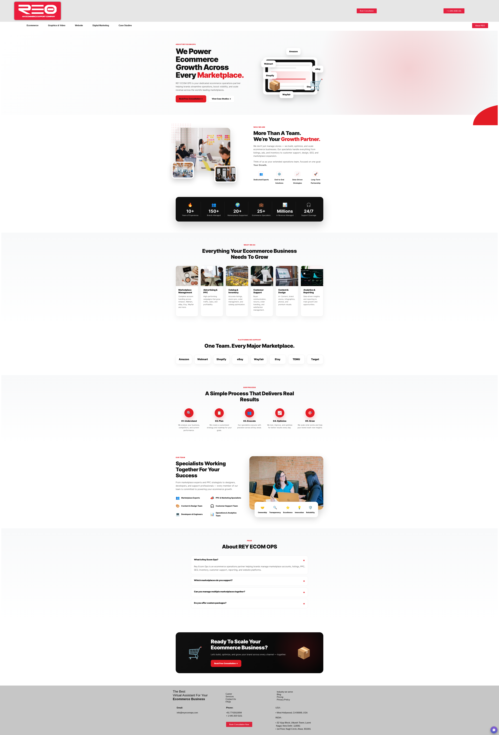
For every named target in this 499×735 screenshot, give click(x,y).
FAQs (228, 702)
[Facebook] (179, 721)
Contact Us (231, 699)
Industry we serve (285, 692)
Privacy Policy (283, 700)
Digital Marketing (101, 25)
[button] (33, 25)
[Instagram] (185, 721)
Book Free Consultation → (191, 99)
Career (229, 694)
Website (79, 25)
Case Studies (125, 25)
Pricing (280, 697)
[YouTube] (196, 721)
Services (230, 696)
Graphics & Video (56, 25)
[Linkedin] (191, 721)
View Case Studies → (221, 99)
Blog (279, 694)
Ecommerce (32, 25)
